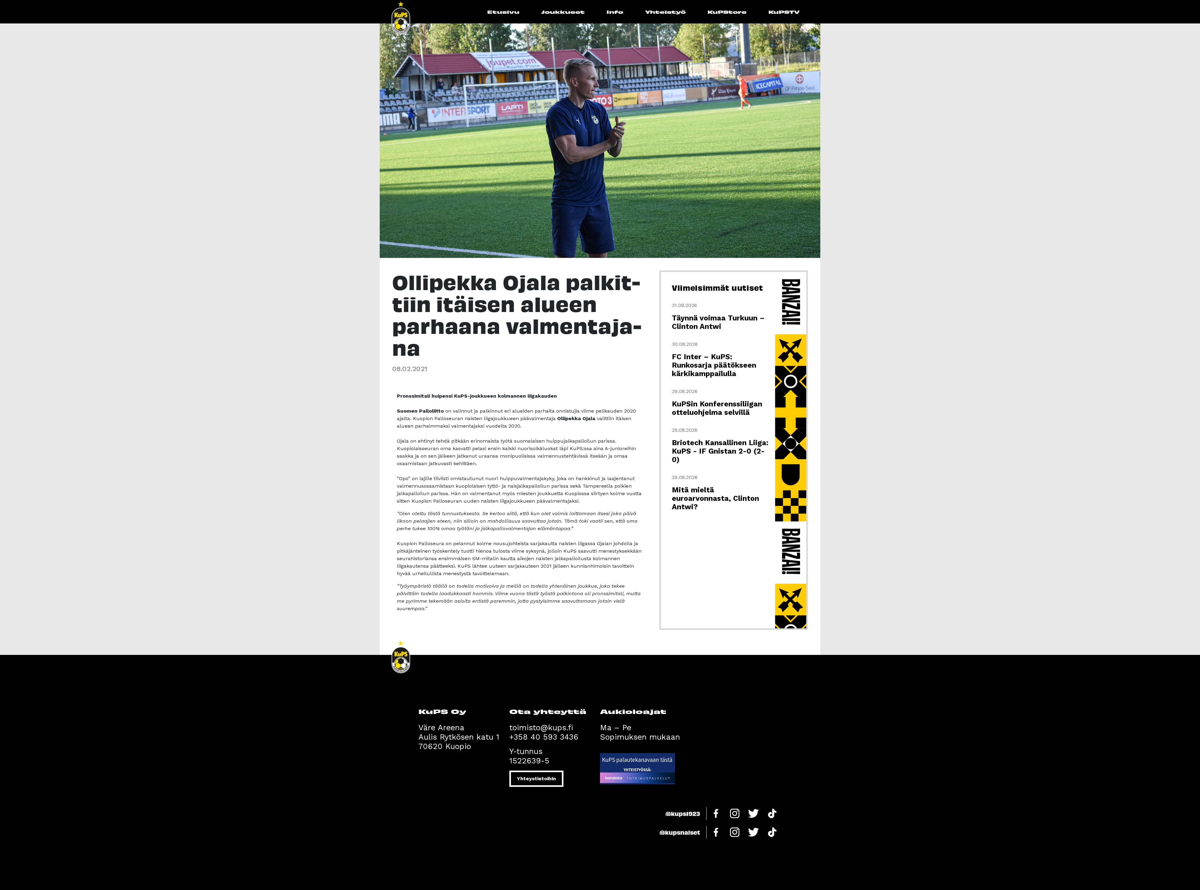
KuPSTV (784, 12)
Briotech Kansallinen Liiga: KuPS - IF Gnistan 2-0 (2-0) (720, 451)
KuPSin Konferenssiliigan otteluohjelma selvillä (717, 408)
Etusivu (503, 12)
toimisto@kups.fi (541, 727)
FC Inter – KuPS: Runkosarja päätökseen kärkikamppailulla (714, 365)
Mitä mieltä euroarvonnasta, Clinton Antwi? (715, 498)
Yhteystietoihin (536, 779)
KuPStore (727, 12)
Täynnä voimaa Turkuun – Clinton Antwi (718, 322)
